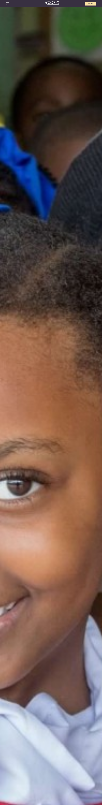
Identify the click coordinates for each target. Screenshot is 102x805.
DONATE (90, 3)
